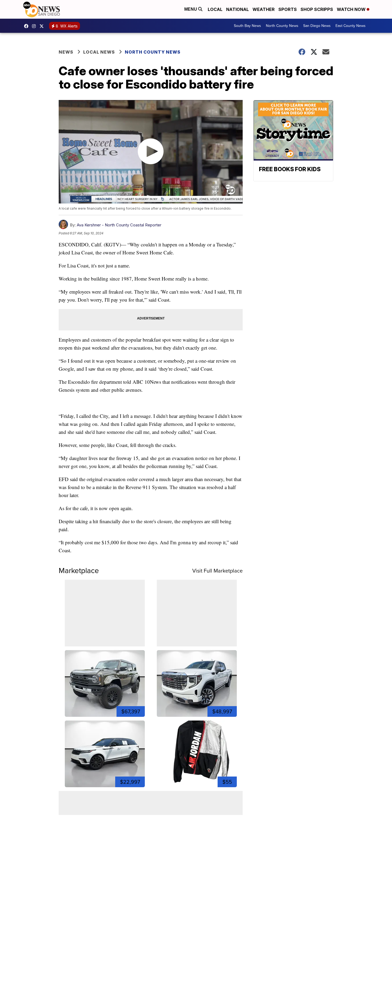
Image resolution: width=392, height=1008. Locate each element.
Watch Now (352, 9)
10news (42, 26)
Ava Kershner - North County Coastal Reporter (119, 224)
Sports (287, 9)
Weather (264, 9)
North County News (282, 26)
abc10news (27, 26)
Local (215, 9)
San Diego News (317, 26)
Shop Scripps (317, 9)
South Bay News (247, 26)
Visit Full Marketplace (217, 571)
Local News (99, 52)
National (237, 9)
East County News (350, 26)
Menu (191, 9)
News (66, 52)
